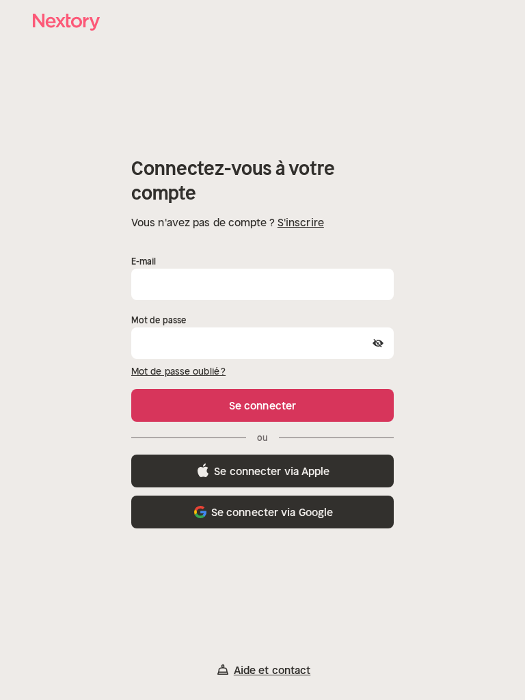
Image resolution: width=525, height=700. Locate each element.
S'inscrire (301, 222)
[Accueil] (67, 22)
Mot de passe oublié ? (178, 371)
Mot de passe (158, 320)
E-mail (144, 261)
